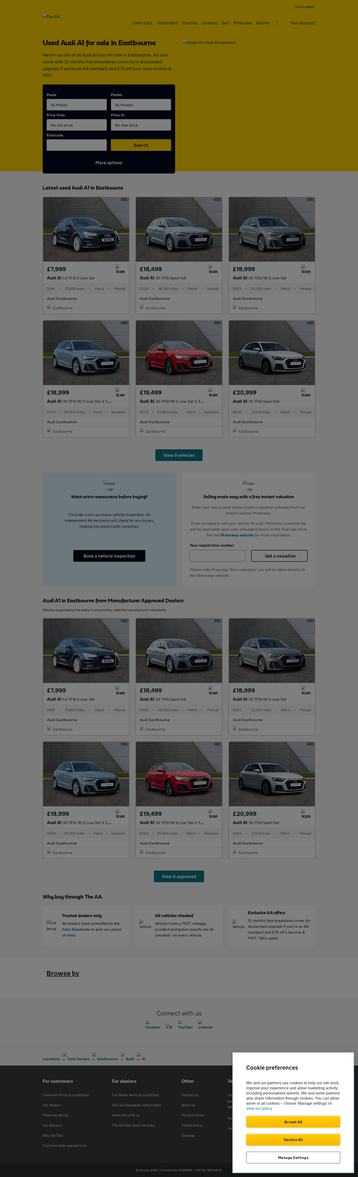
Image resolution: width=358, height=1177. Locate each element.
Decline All (293, 1139)
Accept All (293, 1122)
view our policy (259, 1108)
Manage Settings (293, 1157)
